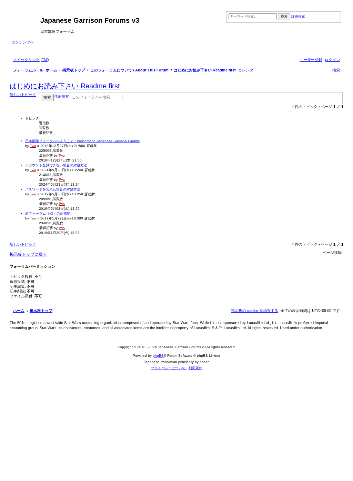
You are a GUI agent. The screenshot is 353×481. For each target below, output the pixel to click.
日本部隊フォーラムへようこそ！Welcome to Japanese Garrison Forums (82, 141)
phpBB (158, 355)
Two (33, 146)
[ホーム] (25, 22)
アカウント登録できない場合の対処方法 (56, 165)
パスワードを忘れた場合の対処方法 (52, 189)
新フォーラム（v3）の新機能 (47, 213)
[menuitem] (45, 60)
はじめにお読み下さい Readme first (65, 86)
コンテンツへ (22, 42)
